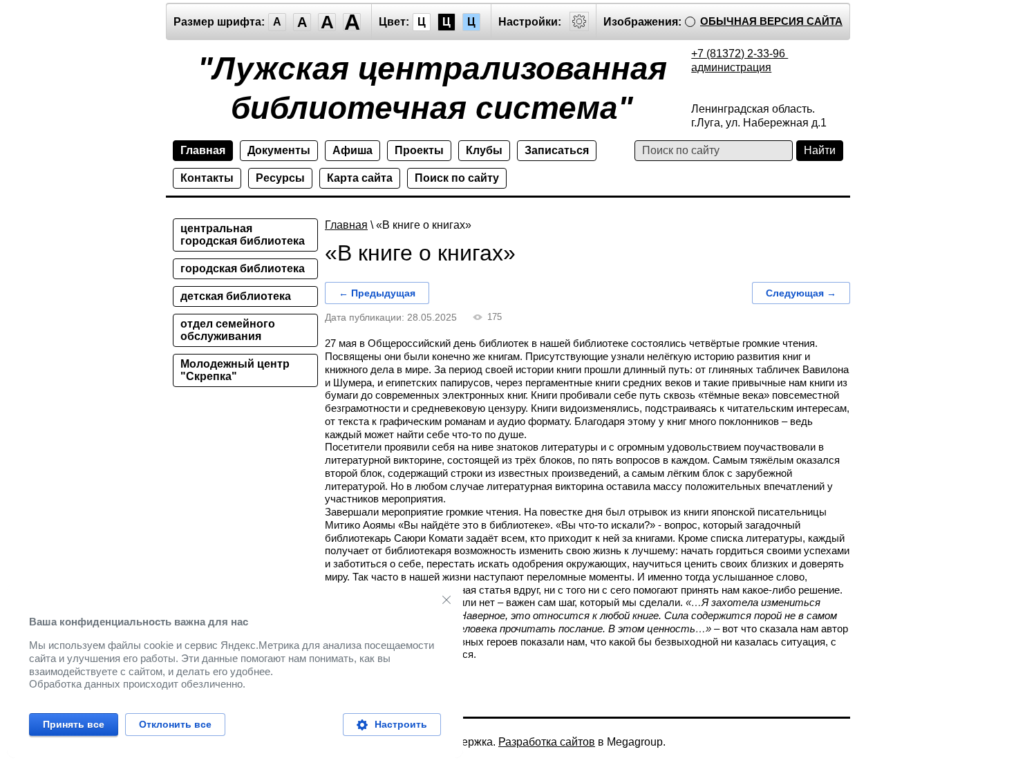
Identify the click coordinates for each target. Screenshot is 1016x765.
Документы (278, 150)
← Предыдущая (377, 293)
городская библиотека (242, 268)
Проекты (419, 150)
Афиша (352, 150)
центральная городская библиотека (242, 235)
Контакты (207, 178)
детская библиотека (235, 296)
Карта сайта (360, 178)
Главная (202, 150)
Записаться (557, 150)
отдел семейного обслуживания (227, 330)
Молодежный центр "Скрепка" (235, 370)
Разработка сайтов (546, 742)
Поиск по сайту (457, 178)
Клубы (484, 150)
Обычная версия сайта (771, 21)
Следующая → (801, 293)
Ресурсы (280, 178)
